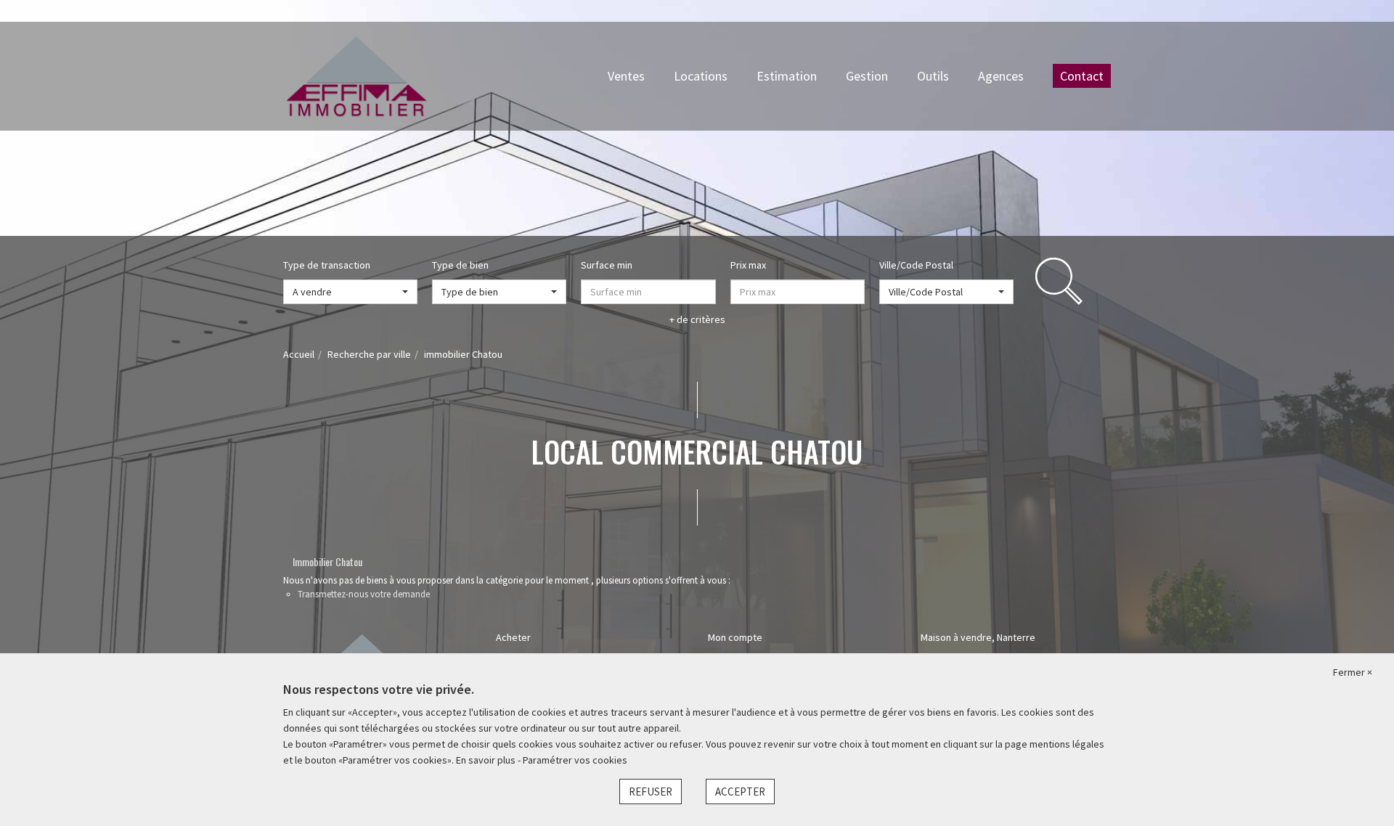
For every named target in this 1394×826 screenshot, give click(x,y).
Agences (1001, 76)
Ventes (626, 76)
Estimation (787, 76)
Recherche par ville (369, 354)
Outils (933, 76)
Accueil (298, 354)
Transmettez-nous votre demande (364, 594)
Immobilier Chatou (327, 561)
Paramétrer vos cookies (575, 759)
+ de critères (697, 319)
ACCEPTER (740, 791)
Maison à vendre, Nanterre (978, 637)
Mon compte (735, 637)
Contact (1082, 76)
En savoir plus (487, 759)
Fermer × (1352, 672)
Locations (700, 76)
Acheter (513, 637)
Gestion (867, 76)
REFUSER (650, 791)
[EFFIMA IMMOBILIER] (356, 74)
